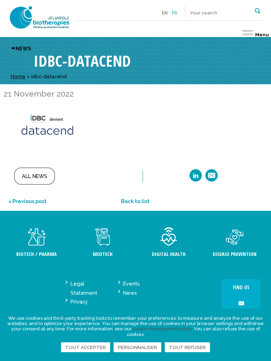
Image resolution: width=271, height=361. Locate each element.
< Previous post (27, 201)
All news (34, 176)
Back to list (135, 201)
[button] (257, 10)
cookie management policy (162, 328)
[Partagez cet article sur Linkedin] (195, 178)
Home (18, 76)
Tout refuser (187, 347)
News (23, 48)
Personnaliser (137, 347)
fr (174, 13)
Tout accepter (85, 347)
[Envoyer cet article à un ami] (211, 178)
